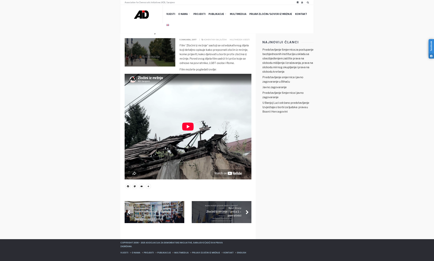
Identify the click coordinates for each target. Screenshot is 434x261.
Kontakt (301, 14)
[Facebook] (298, 2)
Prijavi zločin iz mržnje (206, 252)
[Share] (148, 187)
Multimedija (238, 14)
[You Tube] (302, 2)
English (241, 252)
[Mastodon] (134, 187)
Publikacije (216, 14)
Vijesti (170, 14)
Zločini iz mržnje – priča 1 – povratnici (223, 212)
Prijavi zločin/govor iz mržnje (270, 14)
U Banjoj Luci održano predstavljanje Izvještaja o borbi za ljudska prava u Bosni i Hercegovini (285, 107)
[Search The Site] (308, 2)
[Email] (141, 187)
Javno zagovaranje (274, 87)
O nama (183, 14)
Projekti (199, 14)
